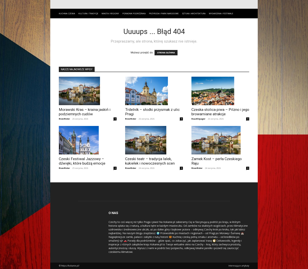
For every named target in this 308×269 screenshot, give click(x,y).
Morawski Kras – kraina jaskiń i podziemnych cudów (85, 111)
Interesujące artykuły (239, 265)
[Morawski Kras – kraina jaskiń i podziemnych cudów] (88, 91)
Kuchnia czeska (67, 13)
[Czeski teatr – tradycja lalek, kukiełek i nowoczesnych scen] (154, 140)
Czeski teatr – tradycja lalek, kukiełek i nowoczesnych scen (150, 161)
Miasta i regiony (110, 13)
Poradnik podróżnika (134, 13)
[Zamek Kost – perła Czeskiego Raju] (220, 140)
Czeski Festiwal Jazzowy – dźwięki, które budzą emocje (82, 161)
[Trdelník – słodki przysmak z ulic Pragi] (154, 91)
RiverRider (64, 118)
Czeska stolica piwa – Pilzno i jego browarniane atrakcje (220, 111)
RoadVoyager (198, 118)
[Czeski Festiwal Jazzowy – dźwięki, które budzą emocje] (88, 140)
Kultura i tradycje (88, 13)
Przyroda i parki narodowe (164, 13)
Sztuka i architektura (194, 13)
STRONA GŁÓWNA (166, 52)
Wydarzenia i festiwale (221, 13)
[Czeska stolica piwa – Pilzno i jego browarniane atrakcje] (220, 91)
